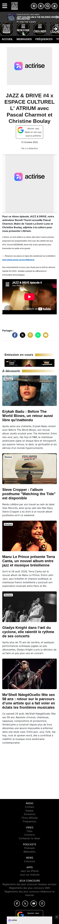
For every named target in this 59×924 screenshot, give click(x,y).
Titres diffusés (29, 817)
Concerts (29, 834)
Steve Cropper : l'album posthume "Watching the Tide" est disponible (29, 494)
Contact (29, 806)
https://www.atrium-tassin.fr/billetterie (18, 260)
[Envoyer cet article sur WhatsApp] (37, 336)
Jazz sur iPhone (29, 870)
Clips (29, 831)
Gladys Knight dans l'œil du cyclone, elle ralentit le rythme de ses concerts (28, 632)
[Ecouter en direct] (41, 6)
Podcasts (29, 847)
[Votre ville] (34, 6)
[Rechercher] (47, 6)
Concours (29, 861)
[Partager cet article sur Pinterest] (29, 336)
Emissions (29, 814)
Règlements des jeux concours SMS (29, 887)
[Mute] (56, 17)
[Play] (3, 26)
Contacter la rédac (29, 838)
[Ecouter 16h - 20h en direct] (29, 362)
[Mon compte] (54, 6)
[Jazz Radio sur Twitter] (25, 903)
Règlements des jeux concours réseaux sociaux (29, 884)
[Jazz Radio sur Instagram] (42, 903)
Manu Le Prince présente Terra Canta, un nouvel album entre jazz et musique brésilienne (28, 561)
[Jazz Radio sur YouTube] (34, 903)
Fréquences (44, 39)
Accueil (7, 39)
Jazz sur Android (29, 874)
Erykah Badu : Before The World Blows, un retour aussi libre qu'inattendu (27, 415)
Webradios (24, 39)
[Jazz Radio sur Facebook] (17, 903)
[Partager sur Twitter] (21, 336)
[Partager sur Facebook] (14, 336)
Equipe (29, 810)
